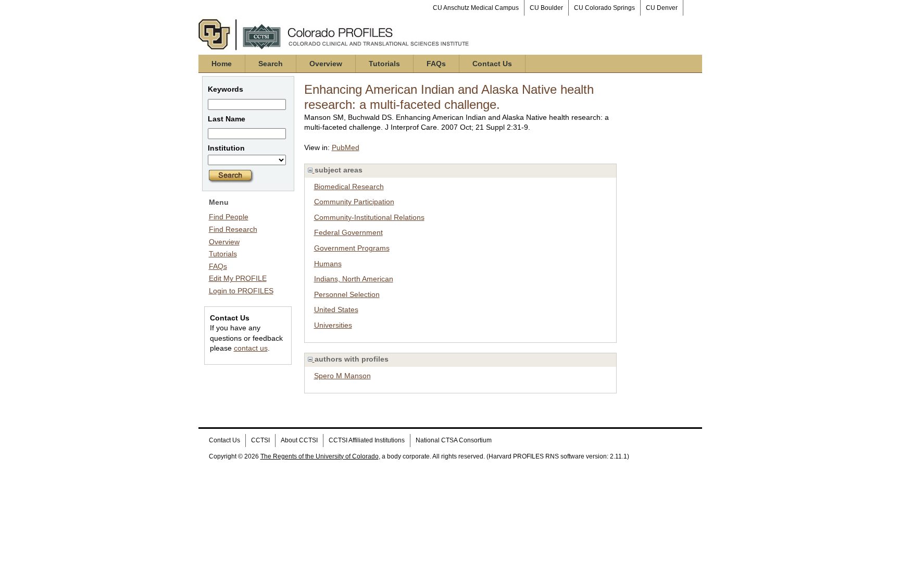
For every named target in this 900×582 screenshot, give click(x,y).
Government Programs (352, 248)
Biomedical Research (349, 186)
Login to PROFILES (241, 291)
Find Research (233, 229)
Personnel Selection (347, 294)
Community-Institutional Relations (369, 217)
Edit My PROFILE (238, 278)
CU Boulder (546, 7)
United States (336, 309)
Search (270, 63)
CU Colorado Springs (604, 7)
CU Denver (662, 7)
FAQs (436, 63)
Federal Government (348, 232)
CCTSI (260, 440)
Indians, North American (353, 279)
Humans (328, 263)
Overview (325, 63)
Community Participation (354, 201)
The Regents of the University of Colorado (319, 456)
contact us (251, 348)
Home (221, 63)
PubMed (345, 147)
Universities (333, 325)
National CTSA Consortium (454, 440)
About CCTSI (299, 440)
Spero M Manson (342, 376)
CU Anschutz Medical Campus (476, 7)
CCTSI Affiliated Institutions (367, 440)
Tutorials (384, 63)
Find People (228, 217)
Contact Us (492, 63)
